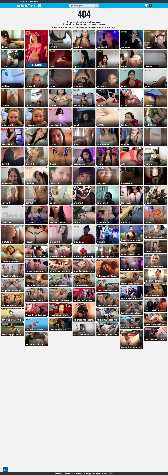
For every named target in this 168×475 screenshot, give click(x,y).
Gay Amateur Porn (33, 1)
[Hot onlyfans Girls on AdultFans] (25, 5)
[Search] (97, 6)
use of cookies (103, 474)
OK (111, 473)
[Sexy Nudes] (36, 68)
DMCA (5, 469)
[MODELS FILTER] (146, 5)
